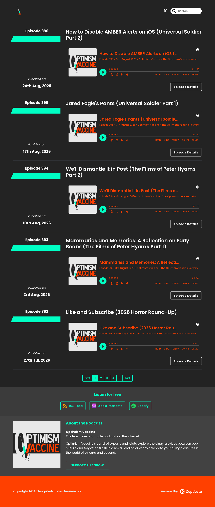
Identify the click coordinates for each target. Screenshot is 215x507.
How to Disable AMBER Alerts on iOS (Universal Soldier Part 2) (134, 34)
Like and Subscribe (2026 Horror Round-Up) (121, 312)
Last (127, 378)
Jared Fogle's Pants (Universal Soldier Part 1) (122, 103)
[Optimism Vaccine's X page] (165, 11)
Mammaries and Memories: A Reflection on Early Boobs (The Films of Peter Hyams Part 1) (127, 243)
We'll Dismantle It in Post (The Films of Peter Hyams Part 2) (131, 172)
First (87, 378)
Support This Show (87, 465)
